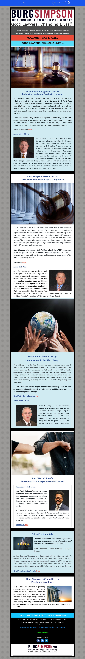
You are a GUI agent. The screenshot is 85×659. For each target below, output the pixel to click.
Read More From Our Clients (24, 571)
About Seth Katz (19, 267)
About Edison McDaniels (25, 487)
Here (30, 129)
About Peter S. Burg (21, 400)
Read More (20, 525)
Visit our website (42, 632)
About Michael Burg (21, 134)
